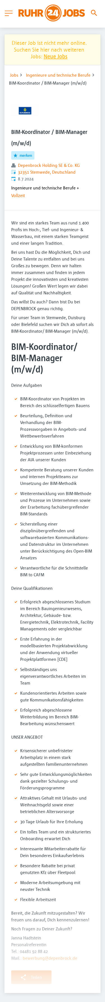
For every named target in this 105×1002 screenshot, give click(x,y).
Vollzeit (18, 195)
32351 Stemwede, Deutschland (47, 172)
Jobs (14, 75)
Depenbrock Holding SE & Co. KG (49, 165)
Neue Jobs (55, 56)
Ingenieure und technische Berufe (58, 75)
